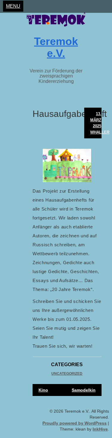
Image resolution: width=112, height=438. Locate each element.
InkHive (100, 429)
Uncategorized (66, 374)
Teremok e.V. (56, 47)
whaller (99, 132)
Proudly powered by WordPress (74, 423)
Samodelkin (84, 390)
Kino (43, 390)
